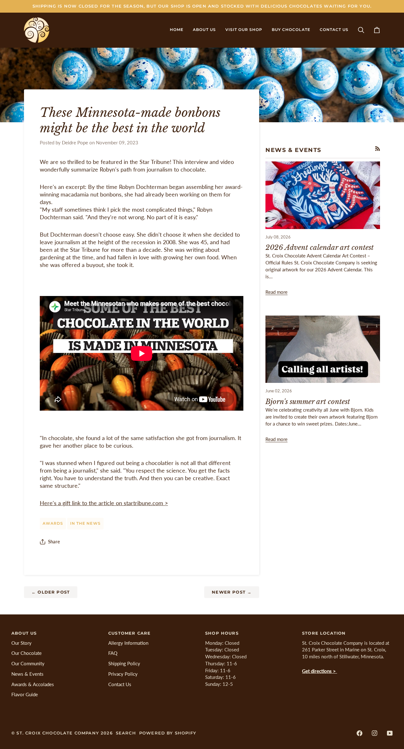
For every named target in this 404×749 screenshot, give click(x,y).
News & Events (27, 674)
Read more (276, 292)
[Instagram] (374, 733)
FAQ (112, 653)
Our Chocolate (26, 653)
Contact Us (119, 684)
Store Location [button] (324, 633)
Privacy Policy (123, 674)
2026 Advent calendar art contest (319, 247)
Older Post (51, 592)
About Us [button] (24, 633)
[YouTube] (390, 733)
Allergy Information (128, 643)
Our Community (28, 663)
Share (54, 541)
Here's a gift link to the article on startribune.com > (104, 503)
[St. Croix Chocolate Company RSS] (377, 148)
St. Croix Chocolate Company (57, 732)
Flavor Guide (24, 694)
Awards (53, 523)
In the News (85, 523)
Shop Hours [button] (222, 633)
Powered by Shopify (167, 732)
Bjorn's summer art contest (307, 401)
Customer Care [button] (129, 633)
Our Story (21, 643)
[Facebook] (359, 733)
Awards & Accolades (32, 684)
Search (126, 732)
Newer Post (232, 592)
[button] (204, 30)
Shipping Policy (124, 663)
